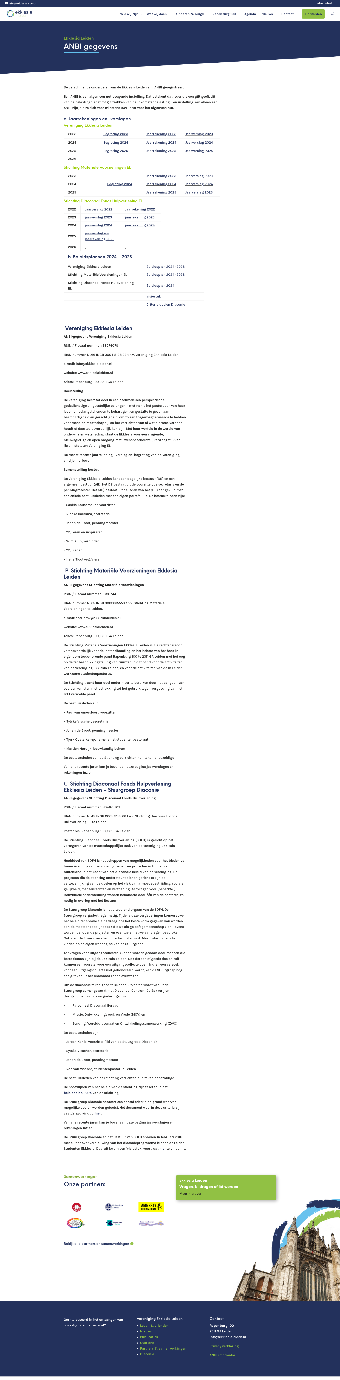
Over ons (147, 1343)
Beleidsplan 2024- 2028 (165, 275)
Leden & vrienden (154, 1326)
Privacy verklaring (224, 1346)
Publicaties (149, 1337)
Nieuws (146, 1331)
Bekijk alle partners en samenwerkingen (96, 1244)
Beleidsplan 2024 (160, 286)
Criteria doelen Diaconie (165, 305)
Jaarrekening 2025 (161, 151)
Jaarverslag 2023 (199, 134)
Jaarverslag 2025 (199, 151)
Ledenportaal (324, 3)
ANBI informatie (222, 1355)
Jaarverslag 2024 (199, 184)
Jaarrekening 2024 (161, 184)
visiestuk (153, 296)
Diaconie (147, 1354)
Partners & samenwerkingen (163, 1348)
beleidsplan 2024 (78, 1093)
